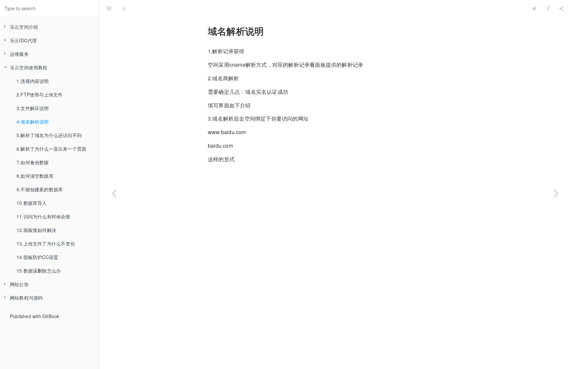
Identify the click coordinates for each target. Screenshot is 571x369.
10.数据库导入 (32, 203)
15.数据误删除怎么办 (39, 270)
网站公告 (19, 284)
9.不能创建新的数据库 (40, 189)
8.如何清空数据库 (35, 175)
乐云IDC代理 (23, 40)
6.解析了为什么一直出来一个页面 (51, 148)
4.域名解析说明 (33, 121)
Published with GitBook (34, 316)
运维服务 (19, 54)
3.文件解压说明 (33, 108)
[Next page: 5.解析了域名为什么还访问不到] (556, 193)
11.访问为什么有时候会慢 (43, 216)
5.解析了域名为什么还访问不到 (49, 135)
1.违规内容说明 (33, 81)
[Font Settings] (123, 8)
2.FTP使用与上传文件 (39, 94)
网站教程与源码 (26, 297)
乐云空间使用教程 (29, 67)
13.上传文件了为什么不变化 (46, 243)
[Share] (561, 8)
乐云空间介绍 (24, 26)
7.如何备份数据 (33, 162)
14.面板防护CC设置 (37, 257)
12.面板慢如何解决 (36, 230)
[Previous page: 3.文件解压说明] (114, 193)
